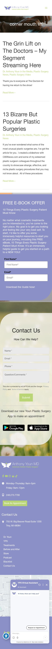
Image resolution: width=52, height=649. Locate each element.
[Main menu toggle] (46, 8)
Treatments (9, 545)
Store (6, 553)
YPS (5, 541)
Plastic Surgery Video (20, 74)
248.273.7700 (13, 495)
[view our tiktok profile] (16, 476)
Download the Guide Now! (20, 287)
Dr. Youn (7, 537)
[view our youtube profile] (6, 476)
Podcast (7, 557)
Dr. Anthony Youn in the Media (17, 71)
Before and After (11, 549)
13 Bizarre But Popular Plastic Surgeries (21, 121)
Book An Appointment (15, 503)
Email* (7, 272)
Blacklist (7, 561)
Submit (26, 397)
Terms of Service (17, 389)
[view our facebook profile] (3, 476)
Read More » (9, 93)
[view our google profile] (13, 476)
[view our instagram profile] (9, 476)
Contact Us (9, 565)
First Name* (10, 259)
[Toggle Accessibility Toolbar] (6, 636)
